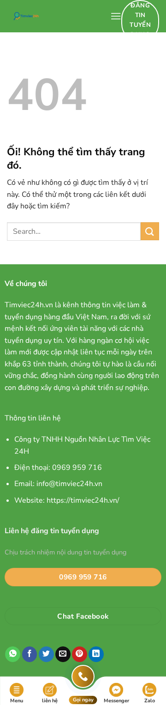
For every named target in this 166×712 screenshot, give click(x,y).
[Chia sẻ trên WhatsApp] (12, 654)
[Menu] (115, 16)
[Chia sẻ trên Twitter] (46, 654)
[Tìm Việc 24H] (55, 16)
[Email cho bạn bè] (63, 654)
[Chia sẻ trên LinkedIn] (96, 654)
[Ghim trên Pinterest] (79, 654)
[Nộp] (150, 231)
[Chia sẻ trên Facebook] (29, 654)
